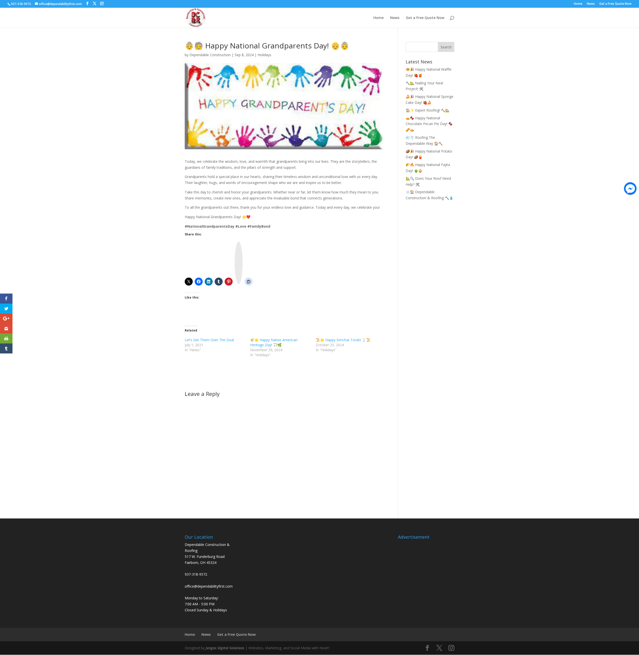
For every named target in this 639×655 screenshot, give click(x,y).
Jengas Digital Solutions (225, 648)
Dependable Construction (210, 54)
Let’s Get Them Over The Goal (209, 339)
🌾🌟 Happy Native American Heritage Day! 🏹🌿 (274, 342)
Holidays (264, 54)
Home (578, 4)
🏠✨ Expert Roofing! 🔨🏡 (427, 110)
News (591, 4)
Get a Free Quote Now (615, 4)
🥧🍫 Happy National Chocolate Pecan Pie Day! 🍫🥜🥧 (429, 124)
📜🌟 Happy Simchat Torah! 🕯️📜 (343, 339)
